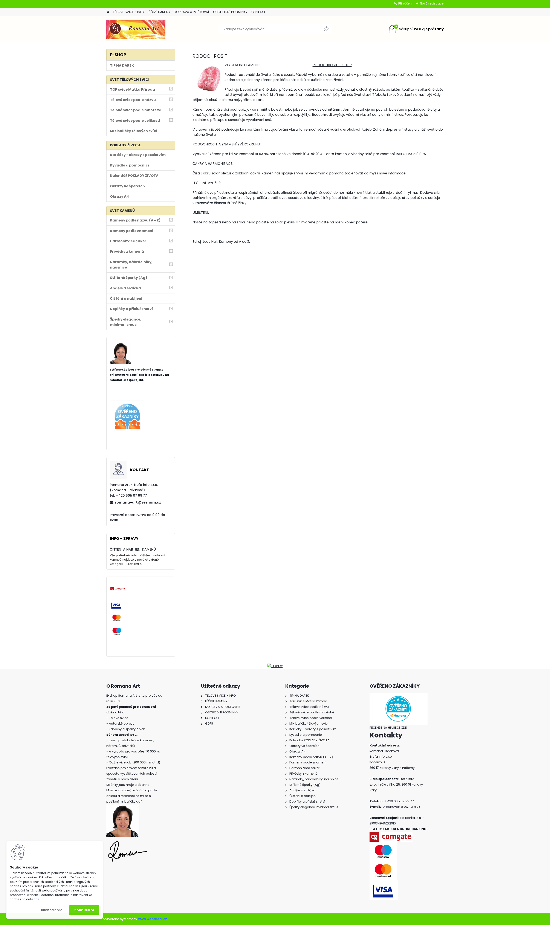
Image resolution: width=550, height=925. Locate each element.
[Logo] (135, 29)
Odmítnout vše (51, 910)
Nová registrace (432, 3)
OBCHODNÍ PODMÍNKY (230, 12)
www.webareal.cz (152, 919)
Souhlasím (84, 910)
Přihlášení (405, 3)
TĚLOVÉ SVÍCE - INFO (128, 12)
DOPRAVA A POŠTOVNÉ (192, 12)
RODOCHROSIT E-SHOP (332, 65)
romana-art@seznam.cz (138, 502)
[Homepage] (107, 12)
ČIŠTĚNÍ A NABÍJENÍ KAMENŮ (133, 549)
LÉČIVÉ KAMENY (159, 12)
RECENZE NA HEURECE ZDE (388, 727)
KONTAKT (258, 12)
